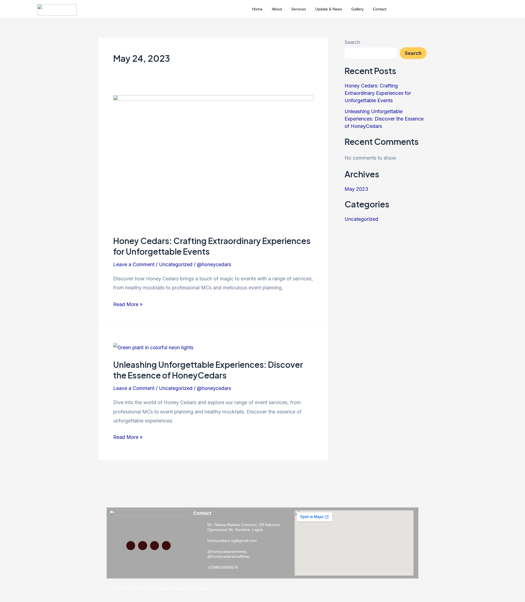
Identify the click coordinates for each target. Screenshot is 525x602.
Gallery (357, 9)
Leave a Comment (133, 264)
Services (298, 9)
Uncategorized (175, 264)
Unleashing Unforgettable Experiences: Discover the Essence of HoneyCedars (208, 369)
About (277, 9)
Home (257, 9)
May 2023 (356, 189)
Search (352, 42)
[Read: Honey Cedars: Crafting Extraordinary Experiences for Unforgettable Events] (213, 161)
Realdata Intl (201, 589)
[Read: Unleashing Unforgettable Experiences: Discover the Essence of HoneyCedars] (153, 347)
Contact (379, 9)
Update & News (328, 9)
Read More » (127, 303)
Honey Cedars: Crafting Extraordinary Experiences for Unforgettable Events (378, 93)
